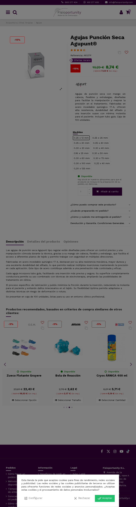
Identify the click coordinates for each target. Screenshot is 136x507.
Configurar (33, 498)
